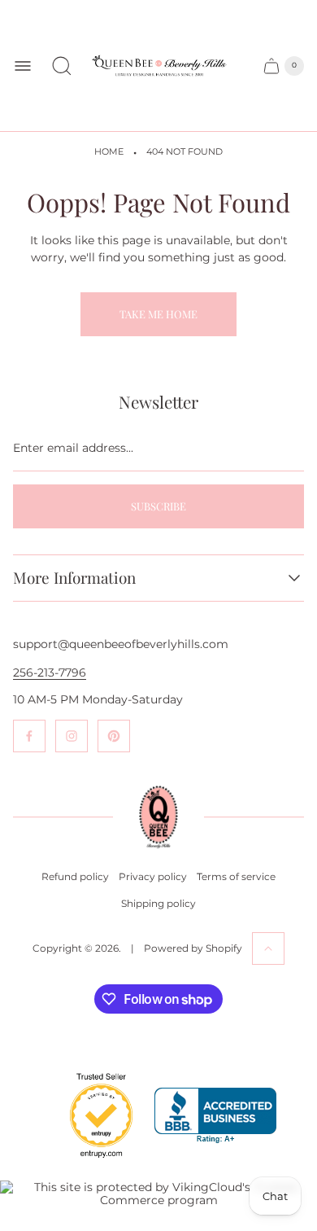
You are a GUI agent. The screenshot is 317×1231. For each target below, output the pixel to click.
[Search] (62, 66)
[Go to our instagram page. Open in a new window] (71, 736)
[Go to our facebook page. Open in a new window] (29, 736)
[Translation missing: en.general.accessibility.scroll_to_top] (268, 948)
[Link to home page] (158, 817)
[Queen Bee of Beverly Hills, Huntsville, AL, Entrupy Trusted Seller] (91, 1161)
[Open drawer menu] (23, 66)
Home (109, 152)
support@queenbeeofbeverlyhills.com (120, 644)
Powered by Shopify (193, 948)
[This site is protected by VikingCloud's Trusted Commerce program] (158, 1194)
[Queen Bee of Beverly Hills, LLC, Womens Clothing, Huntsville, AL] (215, 1116)
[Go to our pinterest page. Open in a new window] (114, 736)
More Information (74, 578)
